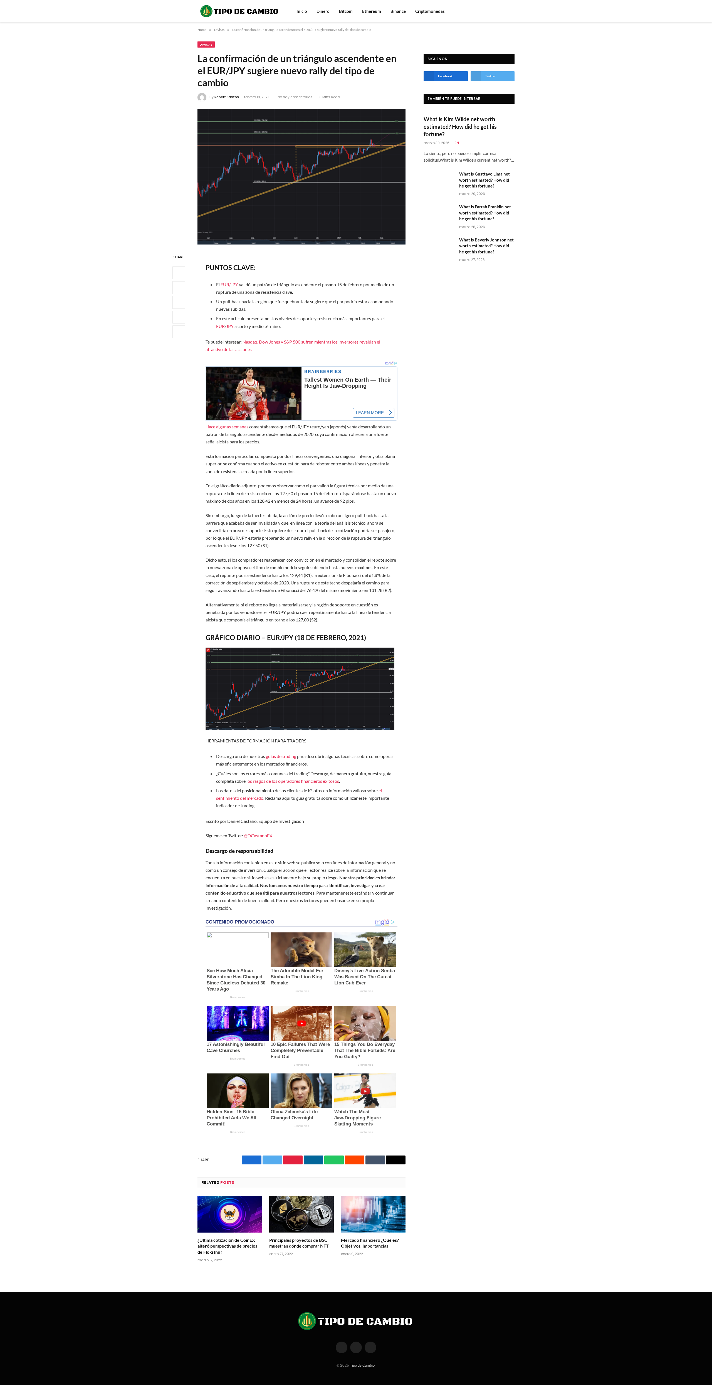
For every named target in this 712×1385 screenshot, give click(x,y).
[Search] (504, 11)
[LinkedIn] (178, 302)
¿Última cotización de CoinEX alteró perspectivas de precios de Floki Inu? (227, 1246)
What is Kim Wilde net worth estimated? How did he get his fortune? (460, 126)
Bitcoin (346, 11)
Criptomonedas (430, 11)
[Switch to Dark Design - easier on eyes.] (512, 11)
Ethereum (371, 11)
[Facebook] (178, 272)
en (457, 142)
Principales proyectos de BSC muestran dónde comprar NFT (299, 1243)
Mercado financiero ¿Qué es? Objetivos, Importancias (370, 1243)
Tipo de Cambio (362, 1365)
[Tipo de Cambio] (239, 11)
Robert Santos (226, 97)
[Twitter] (178, 287)
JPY (230, 326)
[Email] (178, 331)
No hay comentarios (295, 97)
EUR (220, 326)
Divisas (206, 44)
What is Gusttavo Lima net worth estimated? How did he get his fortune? (484, 179)
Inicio (301, 11)
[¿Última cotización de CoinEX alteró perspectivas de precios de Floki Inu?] (229, 1214)
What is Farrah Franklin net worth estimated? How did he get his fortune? (485, 212)
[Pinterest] (178, 317)
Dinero (323, 11)
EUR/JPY (229, 284)
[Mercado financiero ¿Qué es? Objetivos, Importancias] (373, 1214)
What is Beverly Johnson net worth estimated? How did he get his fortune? (486, 245)
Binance (398, 11)
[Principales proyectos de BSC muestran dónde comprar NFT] (301, 1214)
